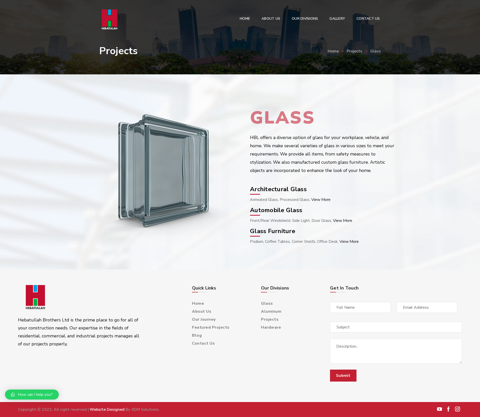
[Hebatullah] (110, 19)
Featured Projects (211, 327)
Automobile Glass (276, 210)
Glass (267, 303)
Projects (354, 51)
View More (320, 199)
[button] (32, 395)
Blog (197, 335)
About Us (201, 311)
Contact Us (203, 343)
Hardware (271, 327)
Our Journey (204, 319)
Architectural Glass (278, 189)
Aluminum (271, 311)
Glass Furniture (272, 231)
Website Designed (107, 409)
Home (333, 51)
